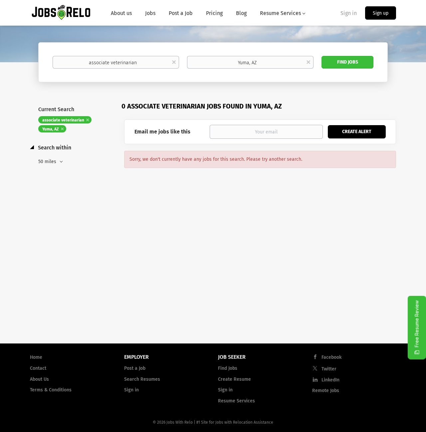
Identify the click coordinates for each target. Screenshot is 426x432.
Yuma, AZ (50, 129)
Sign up (380, 13)
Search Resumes (142, 379)
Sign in (348, 13)
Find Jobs (347, 62)
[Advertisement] (213, 284)
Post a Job (134, 368)
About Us (39, 379)
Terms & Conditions (51, 390)
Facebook (331, 357)
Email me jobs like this (162, 131)
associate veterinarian (63, 120)
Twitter (328, 369)
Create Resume (234, 379)
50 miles (48, 161)
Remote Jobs (325, 390)
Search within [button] (54, 147)
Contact (38, 368)
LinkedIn (330, 380)
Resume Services (236, 401)
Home (36, 357)
